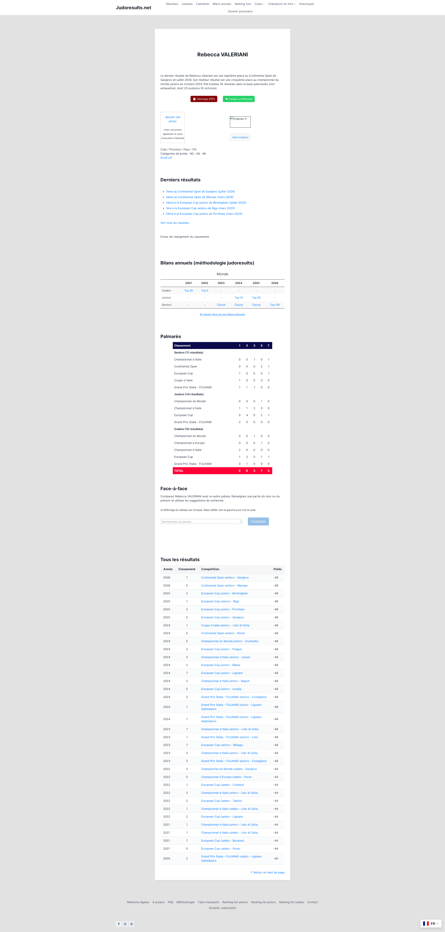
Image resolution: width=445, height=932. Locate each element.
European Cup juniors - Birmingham (224, 593)
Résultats (172, 4)
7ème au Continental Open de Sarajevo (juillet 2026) (200, 191)
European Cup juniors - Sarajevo (222, 617)
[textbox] (201, 521)
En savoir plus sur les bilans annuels (222, 314)
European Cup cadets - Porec (220, 848)
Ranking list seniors (235, 902)
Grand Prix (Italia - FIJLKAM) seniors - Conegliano (234, 697)
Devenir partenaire (240, 11)
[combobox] (201, 521)
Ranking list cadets (291, 902)
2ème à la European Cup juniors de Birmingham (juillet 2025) (206, 202)
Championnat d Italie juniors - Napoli (225, 681)
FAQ (170, 902)
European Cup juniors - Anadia (221, 689)
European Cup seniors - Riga (220, 601)
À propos (158, 902)
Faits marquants (208, 902)
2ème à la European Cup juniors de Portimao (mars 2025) (204, 213)
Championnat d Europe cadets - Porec (226, 777)
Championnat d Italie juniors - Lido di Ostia (229, 753)
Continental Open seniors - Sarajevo (225, 577)
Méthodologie (185, 902)
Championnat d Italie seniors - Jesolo (225, 657)
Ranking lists (243, 4)
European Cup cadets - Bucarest (222, 840)
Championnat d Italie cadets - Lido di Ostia (229, 808)
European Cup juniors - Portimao (223, 609)
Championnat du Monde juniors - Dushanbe (229, 641)
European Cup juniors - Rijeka (220, 665)
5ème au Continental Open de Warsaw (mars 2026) (200, 197)
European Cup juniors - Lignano (222, 673)
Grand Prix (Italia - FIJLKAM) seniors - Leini (229, 737)
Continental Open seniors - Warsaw (224, 585)
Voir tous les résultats (174, 222)
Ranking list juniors (263, 902)
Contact (312, 902)
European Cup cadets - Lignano (222, 816)
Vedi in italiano (240, 137)
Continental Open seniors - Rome (223, 633)
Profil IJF (166, 157)
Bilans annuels (222, 4)
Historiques (306, 4)
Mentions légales (138, 902)
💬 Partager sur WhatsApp (238, 99)
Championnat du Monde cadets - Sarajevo (229, 769)
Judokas (187, 4)
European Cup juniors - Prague (221, 649)
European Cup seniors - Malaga (222, 745)
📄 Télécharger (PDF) (204, 99)
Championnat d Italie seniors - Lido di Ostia (229, 729)
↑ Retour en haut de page (267, 872)
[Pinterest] (131, 924)
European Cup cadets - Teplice (221, 800)
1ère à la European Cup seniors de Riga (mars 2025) (200, 208)
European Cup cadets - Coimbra (222, 784)
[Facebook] (119, 924)
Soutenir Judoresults (222, 908)
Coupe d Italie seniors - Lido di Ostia (225, 625)
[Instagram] (125, 924)
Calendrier (202, 4)
